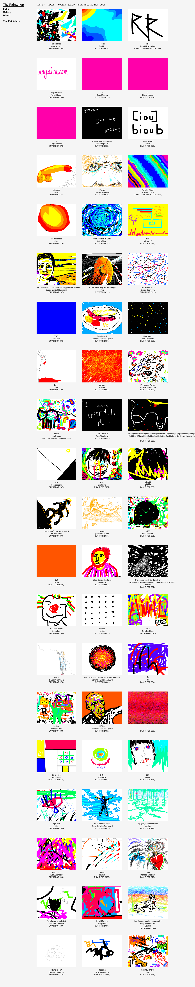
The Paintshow (11, 21)
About (6, 15)
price (80, 5)
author (94, 5)
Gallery (7, 12)
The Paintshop (13, 4)
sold (102, 5)
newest (51, 5)
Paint (6, 9)
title (86, 5)
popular (61, 5)
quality (71, 5)
